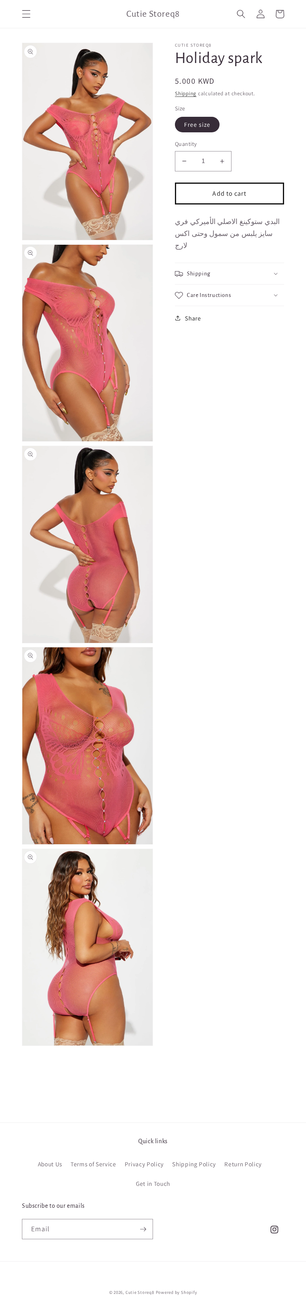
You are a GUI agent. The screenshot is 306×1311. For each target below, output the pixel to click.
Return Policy (243, 1164)
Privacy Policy (144, 1164)
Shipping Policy (194, 1164)
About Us (50, 1164)
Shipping (185, 93)
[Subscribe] (143, 1229)
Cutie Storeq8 (140, 1292)
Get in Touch (153, 1183)
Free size (197, 124)
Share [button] (193, 318)
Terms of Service (93, 1164)
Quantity (186, 143)
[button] (26, 14)
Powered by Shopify (176, 1292)
